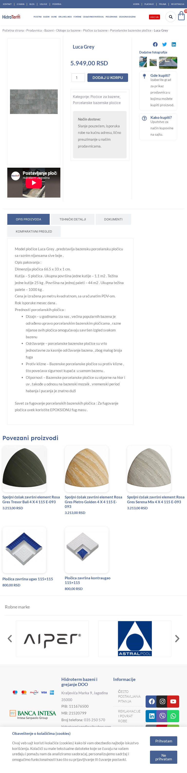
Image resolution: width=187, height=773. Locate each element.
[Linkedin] (152, 716)
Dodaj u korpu (108, 77)
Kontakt (7, 4)
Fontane (77, 17)
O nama (20, 4)
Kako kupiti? (161, 117)
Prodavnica (34, 30)
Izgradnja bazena (127, 17)
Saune (54, 17)
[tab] (28, 219)
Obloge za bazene (68, 30)
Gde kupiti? (160, 75)
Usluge (43, 4)
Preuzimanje (111, 17)
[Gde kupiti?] (144, 76)
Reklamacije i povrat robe (129, 716)
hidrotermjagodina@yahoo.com (86, 726)
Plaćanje (149, 4)
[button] (155, 44)
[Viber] (162, 716)
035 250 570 (94, 720)
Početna (38, 17)
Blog (32, 4)
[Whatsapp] (173, 716)
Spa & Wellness (65, 17)
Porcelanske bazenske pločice (130, 30)
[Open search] (170, 16)
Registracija (177, 4)
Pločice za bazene (95, 30)
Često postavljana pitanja (129, 696)
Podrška (56, 4)
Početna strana (13, 30)
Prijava (162, 4)
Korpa (136, 4)
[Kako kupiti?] (144, 118)
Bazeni (46, 17)
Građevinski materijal (93, 17)
